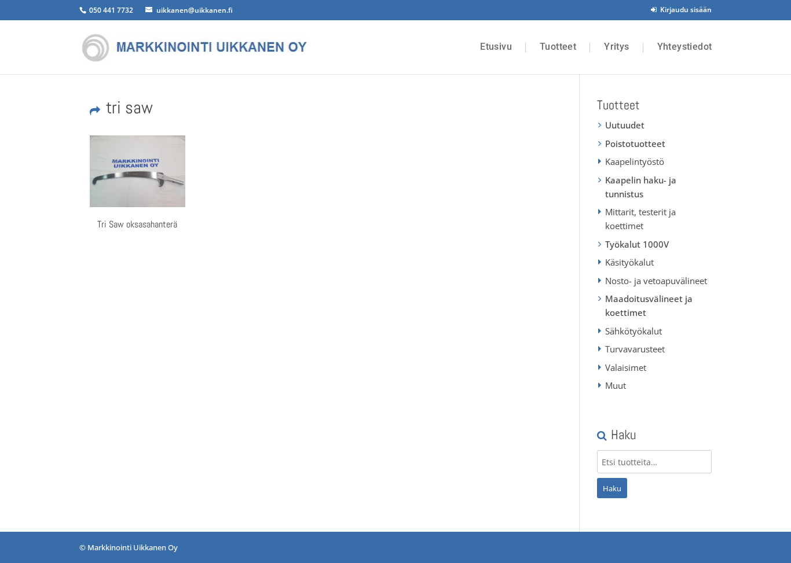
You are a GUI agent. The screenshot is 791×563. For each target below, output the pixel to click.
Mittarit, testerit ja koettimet (640, 218)
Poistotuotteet (635, 143)
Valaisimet (625, 367)
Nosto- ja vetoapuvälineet (656, 280)
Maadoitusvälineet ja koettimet (649, 305)
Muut (615, 385)
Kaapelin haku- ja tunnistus (640, 187)
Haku (612, 488)
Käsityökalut (629, 262)
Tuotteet (558, 47)
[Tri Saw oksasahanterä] (137, 171)
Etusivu (496, 47)
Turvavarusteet (635, 349)
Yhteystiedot (684, 47)
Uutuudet (624, 125)
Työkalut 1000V (637, 244)
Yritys (616, 47)
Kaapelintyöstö (634, 161)
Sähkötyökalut (633, 331)
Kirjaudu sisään (684, 9)
